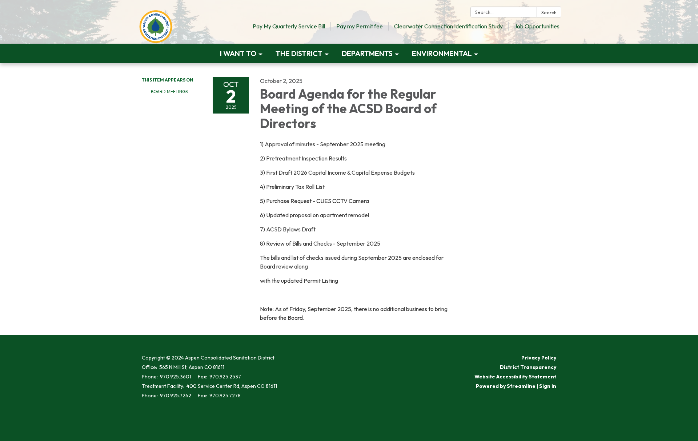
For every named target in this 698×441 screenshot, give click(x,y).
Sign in (547, 386)
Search (549, 12)
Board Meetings (169, 91)
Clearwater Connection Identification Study (448, 26)
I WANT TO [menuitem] (238, 53)
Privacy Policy (538, 357)
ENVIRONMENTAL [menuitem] (442, 53)
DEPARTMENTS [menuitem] (367, 53)
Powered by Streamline (505, 386)
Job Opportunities (536, 26)
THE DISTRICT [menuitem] (299, 53)
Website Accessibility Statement (515, 376)
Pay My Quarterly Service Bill (289, 26)
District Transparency (528, 367)
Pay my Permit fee (359, 26)
